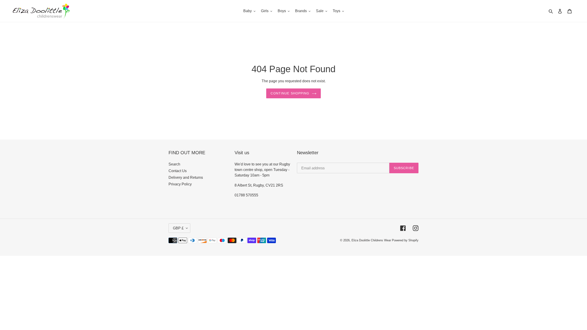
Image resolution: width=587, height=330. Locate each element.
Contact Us (178, 171)
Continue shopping (290, 93)
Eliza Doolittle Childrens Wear (371, 240)
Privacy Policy (180, 184)
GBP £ (178, 228)
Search (174, 164)
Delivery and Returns (186, 177)
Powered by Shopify (405, 240)
